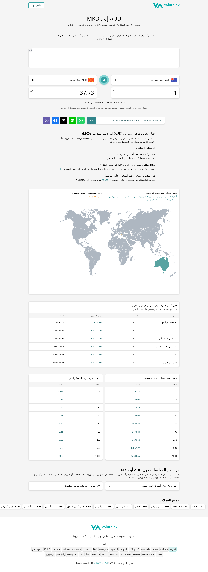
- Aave (198, 506)
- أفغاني (141, 506)
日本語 (47, 549)
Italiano (56, 549)
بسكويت (131, 536)
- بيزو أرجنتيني (32, 506)
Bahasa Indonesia (72, 549)
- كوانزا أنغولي (54, 506)
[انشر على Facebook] (55, 120)
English (124, 549)
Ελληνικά (134, 549)
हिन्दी (95, 549)
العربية (173, 549)
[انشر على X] (63, 120)
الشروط (76, 536)
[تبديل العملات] (104, 80)
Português (125, 554)
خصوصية (121, 536)
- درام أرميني (103, 506)
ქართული (37, 549)
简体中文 (60, 554)
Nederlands (148, 554)
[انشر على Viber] (46, 120)
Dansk (155, 549)
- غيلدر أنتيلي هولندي (79, 506)
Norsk (159, 554)
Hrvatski (87, 549)
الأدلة (85, 536)
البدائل (92, 536)
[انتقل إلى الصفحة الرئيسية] (166, 5)
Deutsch (145, 549)
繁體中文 (50, 554)
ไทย (88, 554)
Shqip (105, 554)
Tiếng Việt (72, 554)
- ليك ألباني (123, 506)
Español (114, 549)
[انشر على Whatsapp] (81, 120)
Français (103, 549)
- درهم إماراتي (160, 506)
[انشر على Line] (72, 120)
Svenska (96, 554)
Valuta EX (106, 179)
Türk (81, 554)
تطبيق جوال (36, 5)
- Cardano (180, 506)
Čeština (164, 549)
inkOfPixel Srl (101, 563)
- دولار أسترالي (10, 506)
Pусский (114, 554)
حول (113, 536)
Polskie (136, 554)
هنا (61, 169)
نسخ (91, 120)
